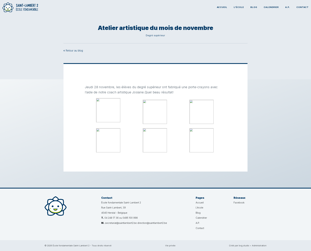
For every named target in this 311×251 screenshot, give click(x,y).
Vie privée (170, 245)
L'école (239, 7)
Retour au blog (73, 50)
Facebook (239, 202)
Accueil (222, 7)
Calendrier (271, 7)
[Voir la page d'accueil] (20, 7)
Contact (302, 7)
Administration (259, 245)
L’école (199, 207)
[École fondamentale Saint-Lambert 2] (70, 210)
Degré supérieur (155, 35)
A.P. (287, 7)
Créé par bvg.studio (239, 245)
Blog (253, 7)
